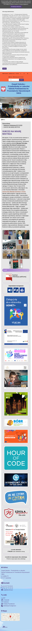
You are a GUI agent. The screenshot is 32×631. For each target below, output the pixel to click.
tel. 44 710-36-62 (8, 586)
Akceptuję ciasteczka (16, 6)
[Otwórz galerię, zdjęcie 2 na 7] (22, 234)
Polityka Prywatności (9, 604)
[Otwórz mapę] (10, 617)
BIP (4, 598)
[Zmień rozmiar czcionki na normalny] (20, 73)
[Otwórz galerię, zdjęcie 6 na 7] (22, 254)
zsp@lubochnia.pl (8, 590)
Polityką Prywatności (6, 2)
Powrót (5, 270)
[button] (2, 107)
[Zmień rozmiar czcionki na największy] (27, 73)
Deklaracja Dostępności (9, 606)
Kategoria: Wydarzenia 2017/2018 (13, 125)
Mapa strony (12, 73)
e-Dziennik (6, 600)
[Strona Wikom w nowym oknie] (4, 627)
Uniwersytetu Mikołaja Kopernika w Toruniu (13, 191)
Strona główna (5, 73)
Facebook (6, 602)
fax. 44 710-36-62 (8, 588)
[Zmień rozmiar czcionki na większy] (24, 73)
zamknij (4, 68)
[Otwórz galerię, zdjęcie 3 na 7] (9, 244)
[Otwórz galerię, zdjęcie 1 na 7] (9, 234)
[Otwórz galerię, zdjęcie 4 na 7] (22, 244)
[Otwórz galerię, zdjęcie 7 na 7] (16, 263)
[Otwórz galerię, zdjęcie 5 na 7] (9, 254)
